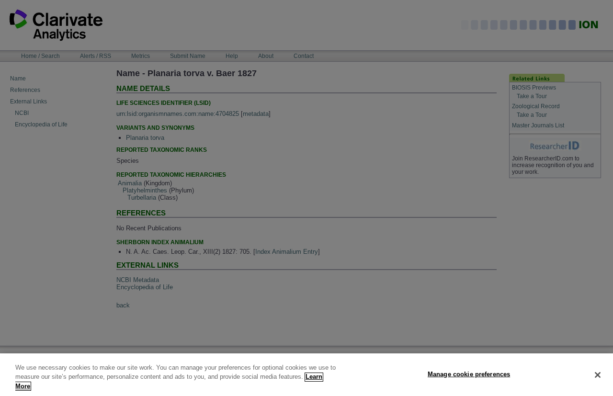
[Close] (597, 374)
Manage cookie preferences (469, 373)
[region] (306, 374)
